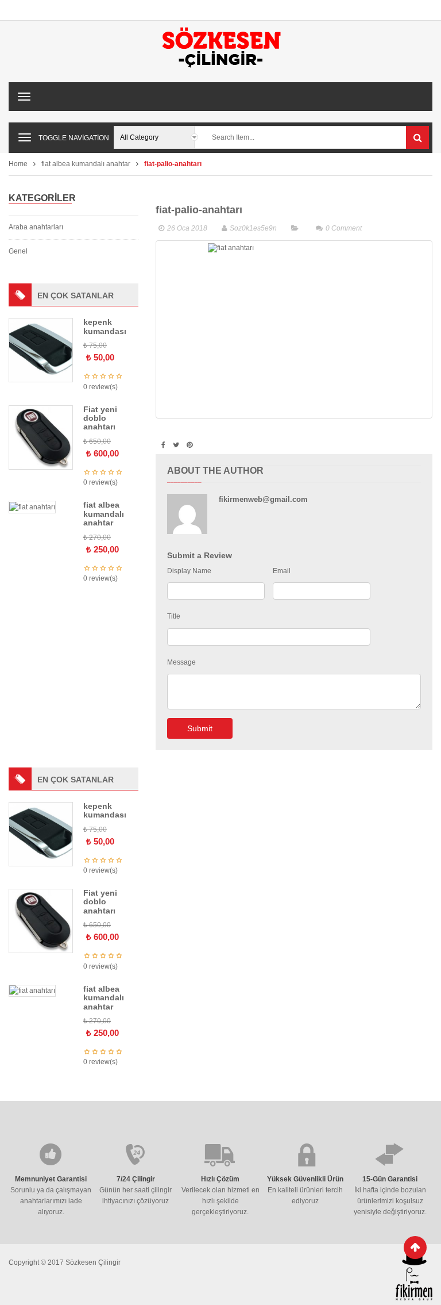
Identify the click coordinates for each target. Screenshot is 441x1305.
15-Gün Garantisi (389, 1179)
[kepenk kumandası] (40, 350)
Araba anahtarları (36, 227)
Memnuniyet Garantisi (51, 1179)
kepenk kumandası (104, 326)
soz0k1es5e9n (253, 228)
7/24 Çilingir (136, 1179)
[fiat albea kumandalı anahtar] (32, 506)
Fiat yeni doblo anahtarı (100, 418)
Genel (18, 251)
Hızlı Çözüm (220, 1179)
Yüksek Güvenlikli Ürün (305, 1179)
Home (18, 164)
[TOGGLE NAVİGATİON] (24, 137)
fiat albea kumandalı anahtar (85, 164)
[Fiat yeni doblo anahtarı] (40, 437)
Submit (199, 728)
